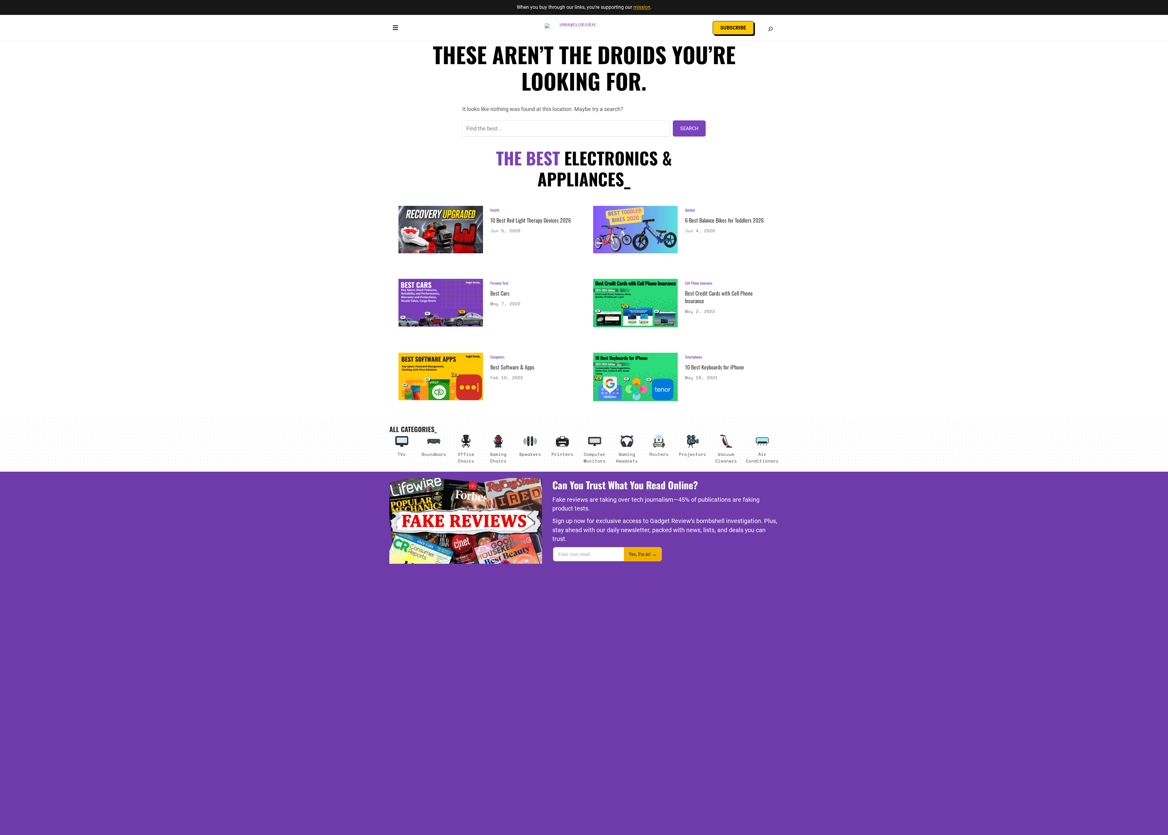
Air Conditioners (762, 457)
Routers (659, 454)
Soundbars (434, 454)
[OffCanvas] (395, 29)
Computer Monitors (595, 457)
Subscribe (733, 28)
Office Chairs (466, 457)
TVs (402, 454)
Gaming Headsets (627, 457)
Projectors (692, 454)
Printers (562, 454)
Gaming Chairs (498, 457)
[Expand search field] (770, 29)
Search (689, 128)
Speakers (530, 454)
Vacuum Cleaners (726, 457)
